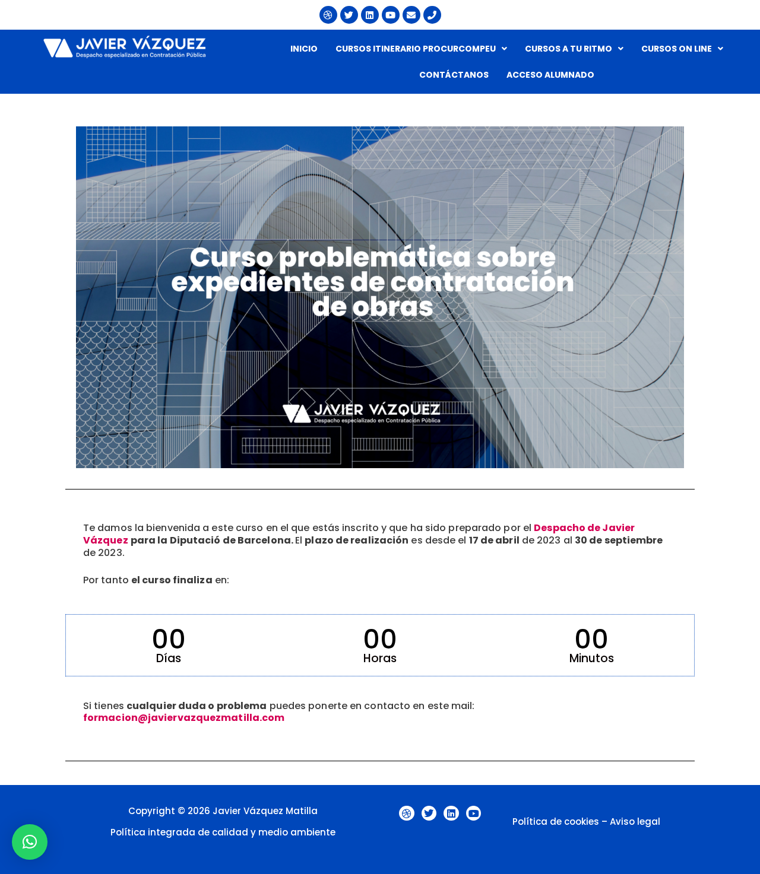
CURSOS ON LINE (676, 49)
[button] (421, 49)
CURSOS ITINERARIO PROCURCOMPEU (415, 49)
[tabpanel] (380, 427)
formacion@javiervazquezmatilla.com (183, 717)
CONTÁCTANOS (454, 75)
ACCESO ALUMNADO (550, 75)
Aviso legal (635, 821)
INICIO (304, 49)
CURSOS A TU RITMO (568, 49)
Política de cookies (555, 821)
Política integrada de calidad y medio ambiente (222, 832)
